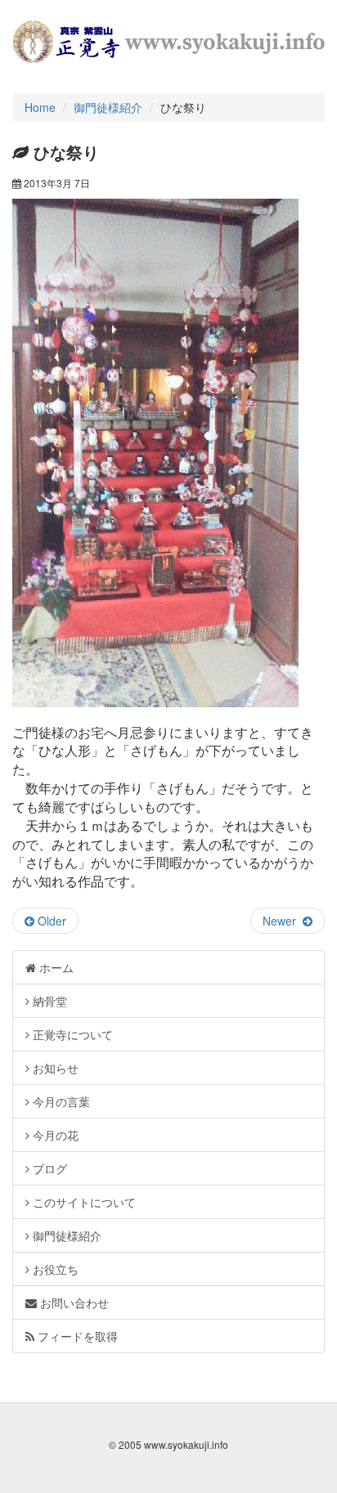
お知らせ (54, 1068)
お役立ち (54, 1269)
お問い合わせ (73, 1302)
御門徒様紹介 (108, 107)
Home (40, 107)
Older (50, 920)
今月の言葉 (59, 1101)
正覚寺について (71, 1034)
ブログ (48, 1168)
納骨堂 (48, 1001)
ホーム (55, 967)
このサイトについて (82, 1202)
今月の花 (54, 1135)
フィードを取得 (76, 1336)
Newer (283, 920)
